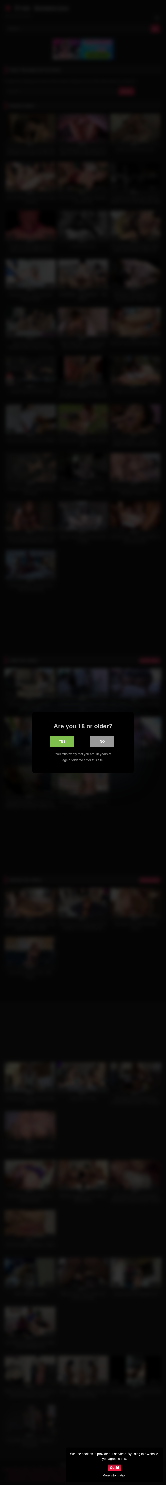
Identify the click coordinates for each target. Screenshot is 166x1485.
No (102, 741)
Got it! (114, 1467)
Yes (62, 741)
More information (114, 1475)
